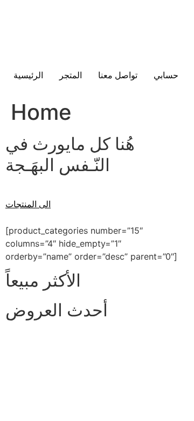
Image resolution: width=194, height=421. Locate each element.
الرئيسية (28, 75)
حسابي (166, 75)
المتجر (70, 75)
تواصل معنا (117, 75)
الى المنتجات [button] (28, 204)
